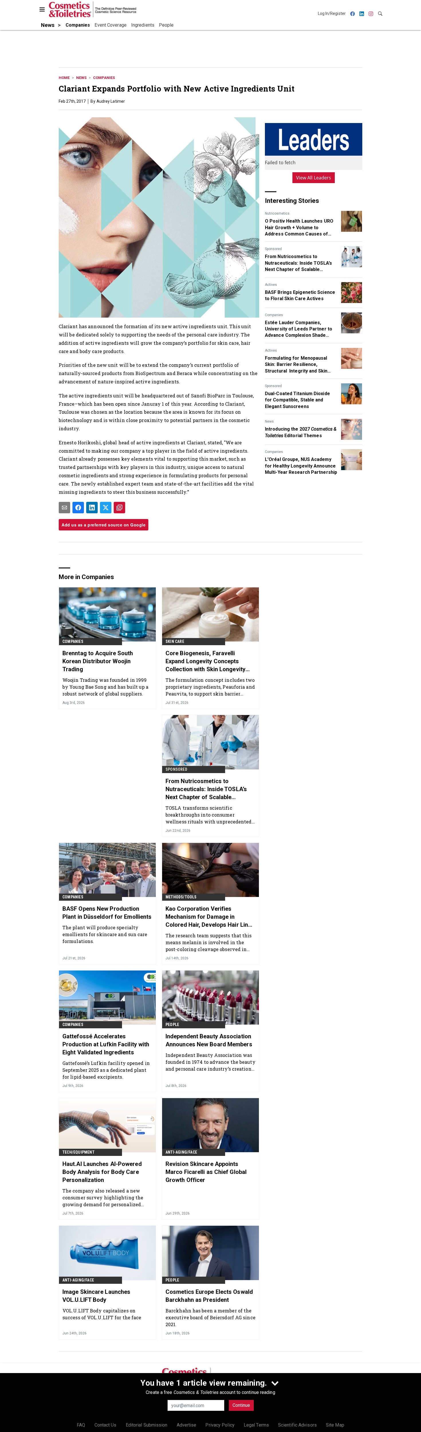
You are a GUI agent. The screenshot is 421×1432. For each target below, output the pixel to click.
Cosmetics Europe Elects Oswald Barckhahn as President (209, 1295)
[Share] (78, 507)
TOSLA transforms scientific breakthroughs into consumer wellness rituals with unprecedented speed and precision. (209, 815)
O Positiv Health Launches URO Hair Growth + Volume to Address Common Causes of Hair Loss (299, 227)
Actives (271, 285)
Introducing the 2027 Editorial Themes (301, 432)
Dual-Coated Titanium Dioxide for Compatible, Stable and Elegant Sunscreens (297, 400)
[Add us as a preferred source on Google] (119, 507)
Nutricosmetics (277, 213)
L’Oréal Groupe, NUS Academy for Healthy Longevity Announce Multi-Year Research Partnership (301, 466)
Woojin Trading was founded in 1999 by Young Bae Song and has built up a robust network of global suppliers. (105, 687)
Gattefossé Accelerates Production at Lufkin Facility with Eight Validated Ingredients (105, 1044)
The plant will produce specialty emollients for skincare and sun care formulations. (104, 934)
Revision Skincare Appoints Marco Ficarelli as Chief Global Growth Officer (206, 1171)
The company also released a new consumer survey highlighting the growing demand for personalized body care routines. (102, 1197)
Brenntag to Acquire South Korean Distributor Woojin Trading (97, 661)
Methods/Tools (181, 897)
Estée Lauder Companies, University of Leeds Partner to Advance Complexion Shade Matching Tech (298, 329)
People (172, 1024)
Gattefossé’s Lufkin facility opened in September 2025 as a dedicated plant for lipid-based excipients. (106, 1070)
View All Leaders (313, 178)
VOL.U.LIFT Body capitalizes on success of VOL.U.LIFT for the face (101, 1314)
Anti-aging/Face (181, 1152)
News (81, 78)
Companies (104, 78)
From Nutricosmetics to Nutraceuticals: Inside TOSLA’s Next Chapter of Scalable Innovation (298, 263)
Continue (241, 1405)
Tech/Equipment (78, 1152)
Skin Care (175, 641)
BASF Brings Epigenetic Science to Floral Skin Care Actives (300, 295)
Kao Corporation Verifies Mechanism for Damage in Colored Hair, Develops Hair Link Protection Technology (208, 917)
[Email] (64, 507)
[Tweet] (105, 507)
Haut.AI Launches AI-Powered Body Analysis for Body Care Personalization (102, 1171)
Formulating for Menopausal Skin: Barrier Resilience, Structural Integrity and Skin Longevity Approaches (296, 364)
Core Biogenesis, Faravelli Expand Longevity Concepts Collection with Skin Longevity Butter (205, 661)
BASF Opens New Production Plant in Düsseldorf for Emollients (107, 912)
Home (64, 78)
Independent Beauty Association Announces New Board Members (209, 1040)
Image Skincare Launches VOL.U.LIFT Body (96, 1295)
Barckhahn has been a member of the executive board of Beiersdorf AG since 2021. (210, 1317)
